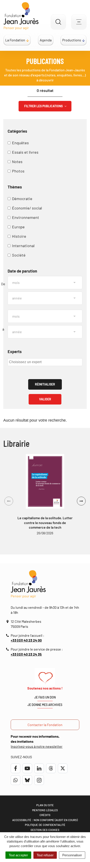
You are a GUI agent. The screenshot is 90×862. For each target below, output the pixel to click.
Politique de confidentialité (45, 825)
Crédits (45, 815)
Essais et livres (25, 152)
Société (19, 255)
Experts (15, 351)
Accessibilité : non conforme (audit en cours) (45, 820)
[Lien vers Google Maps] (8, 621)
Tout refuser (45, 855)
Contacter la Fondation (45, 725)
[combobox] (45, 362)
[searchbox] (44, 362)
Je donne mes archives (45, 705)
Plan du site (45, 805)
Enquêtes (20, 142)
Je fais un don (45, 697)
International (23, 245)
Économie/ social (27, 208)
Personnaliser (72, 855)
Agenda (46, 40)
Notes (17, 161)
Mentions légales (45, 810)
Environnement (25, 217)
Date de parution (22, 271)
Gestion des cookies (45, 830)
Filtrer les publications (43, 106)
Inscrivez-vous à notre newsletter (36, 746)
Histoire (19, 236)
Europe (18, 226)
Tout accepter (18, 855)
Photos (18, 171)
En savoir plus (45, 481)
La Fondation (15, 40)
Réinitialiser (45, 384)
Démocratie (22, 198)
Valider (45, 399)
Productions (71, 40)
